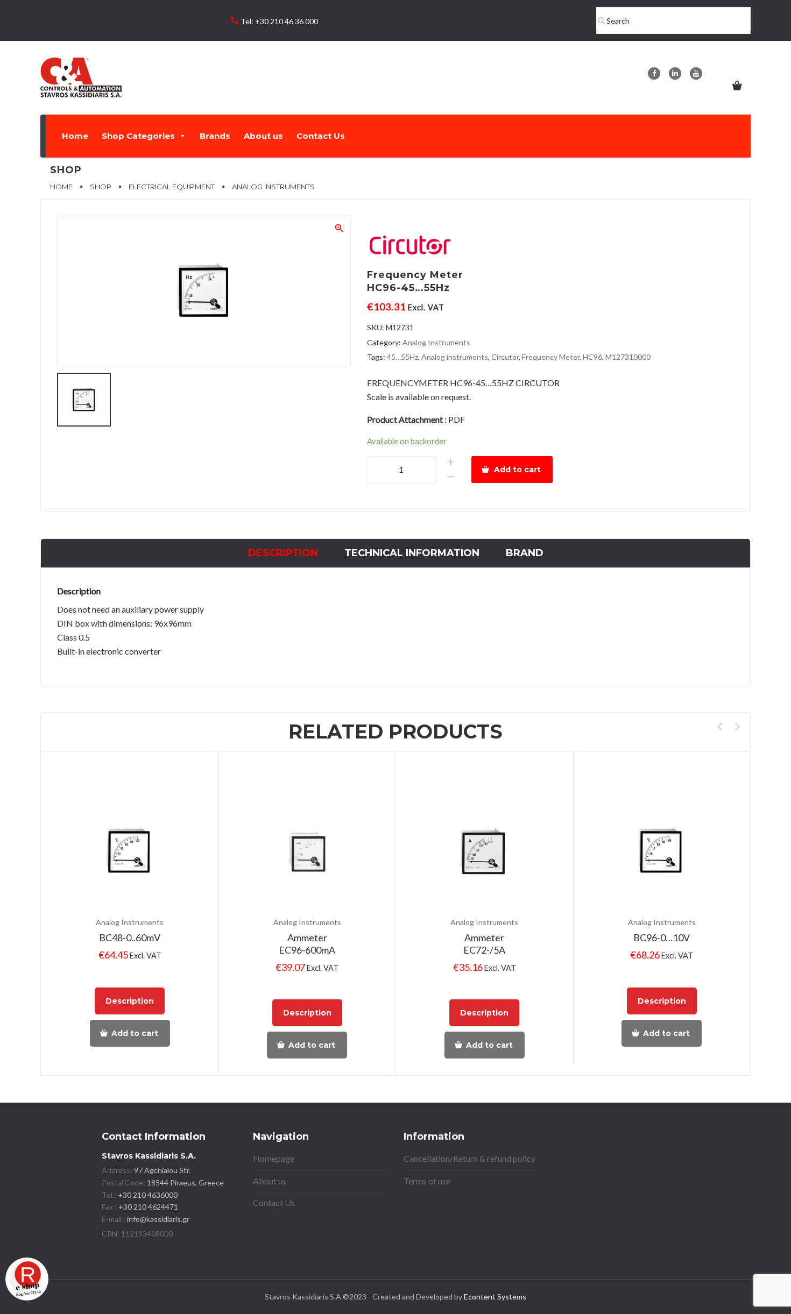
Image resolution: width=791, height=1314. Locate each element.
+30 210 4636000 (147, 1194)
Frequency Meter (551, 356)
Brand (524, 553)
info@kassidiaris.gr (158, 1219)
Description (283, 553)
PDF (456, 419)
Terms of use (427, 1181)
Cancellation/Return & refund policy (469, 1158)
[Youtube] (696, 73)
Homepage (273, 1158)
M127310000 (628, 356)
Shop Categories (138, 136)
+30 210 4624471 (147, 1206)
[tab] (283, 553)
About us (263, 136)
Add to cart (517, 469)
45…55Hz (402, 356)
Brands (215, 136)
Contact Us (320, 136)
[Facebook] (654, 73)
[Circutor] (410, 246)
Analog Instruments (436, 342)
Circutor (505, 356)
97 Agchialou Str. (162, 1170)
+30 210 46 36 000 (286, 21)
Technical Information (411, 553)
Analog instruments (454, 356)
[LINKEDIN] (675, 73)
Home (75, 136)
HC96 (592, 356)
